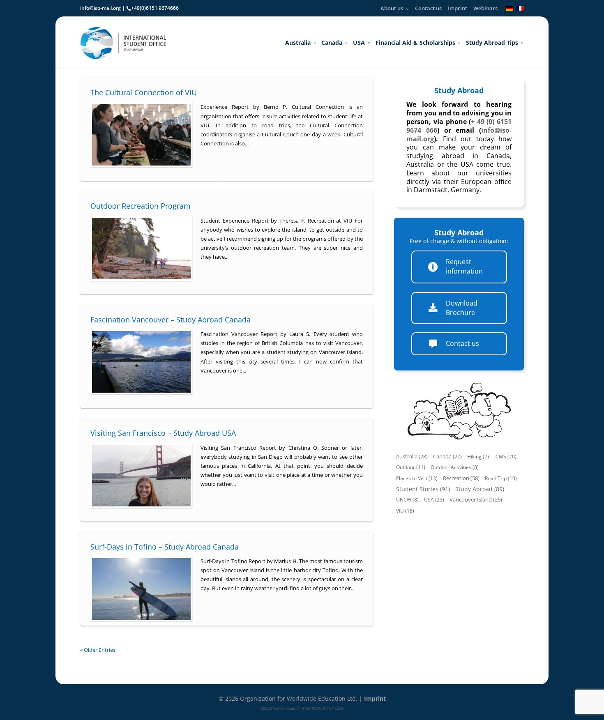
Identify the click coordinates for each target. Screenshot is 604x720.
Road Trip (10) (501, 478)
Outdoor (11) (410, 467)
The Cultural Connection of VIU (143, 92)
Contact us (428, 8)
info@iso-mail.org (100, 8)
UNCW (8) (407, 499)
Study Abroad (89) (479, 489)
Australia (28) (412, 456)
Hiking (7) (478, 456)
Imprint (457, 8)
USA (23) (434, 499)
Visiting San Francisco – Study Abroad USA (163, 433)
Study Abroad (459, 90)
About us (391, 8)
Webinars (485, 8)
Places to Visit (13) (417, 478)
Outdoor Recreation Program (140, 206)
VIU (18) (405, 510)
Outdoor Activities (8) (455, 467)
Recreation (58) (461, 478)
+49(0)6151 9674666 (155, 8)
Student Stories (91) (423, 489)
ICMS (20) (505, 456)
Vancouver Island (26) (476, 499)
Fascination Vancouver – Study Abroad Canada (170, 319)
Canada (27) (447, 456)
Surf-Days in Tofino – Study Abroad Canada (164, 547)
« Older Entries (97, 649)
